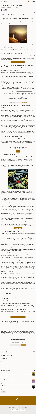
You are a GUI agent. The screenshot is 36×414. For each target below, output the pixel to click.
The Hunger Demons (5, 385)
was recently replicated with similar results (24, 91)
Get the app (23, 409)
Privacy (17, 407)
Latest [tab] (4, 370)
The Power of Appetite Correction (10, 130)
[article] (18, 375)
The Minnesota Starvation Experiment (27, 69)
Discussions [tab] (8, 370)
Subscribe (29, 1)
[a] (33, 374)
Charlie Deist (5, 9)
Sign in (33, 1)
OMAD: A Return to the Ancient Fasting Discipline (11, 372)
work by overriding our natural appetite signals (16, 115)
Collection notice (24, 407)
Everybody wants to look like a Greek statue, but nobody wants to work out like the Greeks (15, 381)
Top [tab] (1, 370)
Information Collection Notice (18, 347)
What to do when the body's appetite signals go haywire (10, 386)
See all (3, 391)
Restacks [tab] (7, 358)
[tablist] (5, 358)
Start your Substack (15, 409)
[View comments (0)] (4, 12)
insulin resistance (30, 288)
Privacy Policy (25, 347)
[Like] (2, 12)
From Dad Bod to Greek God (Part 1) (8, 379)
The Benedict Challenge (5, 3)
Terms (20, 407)
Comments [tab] (3, 358)
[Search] (34, 370)
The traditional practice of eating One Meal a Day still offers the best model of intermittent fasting (15, 375)
